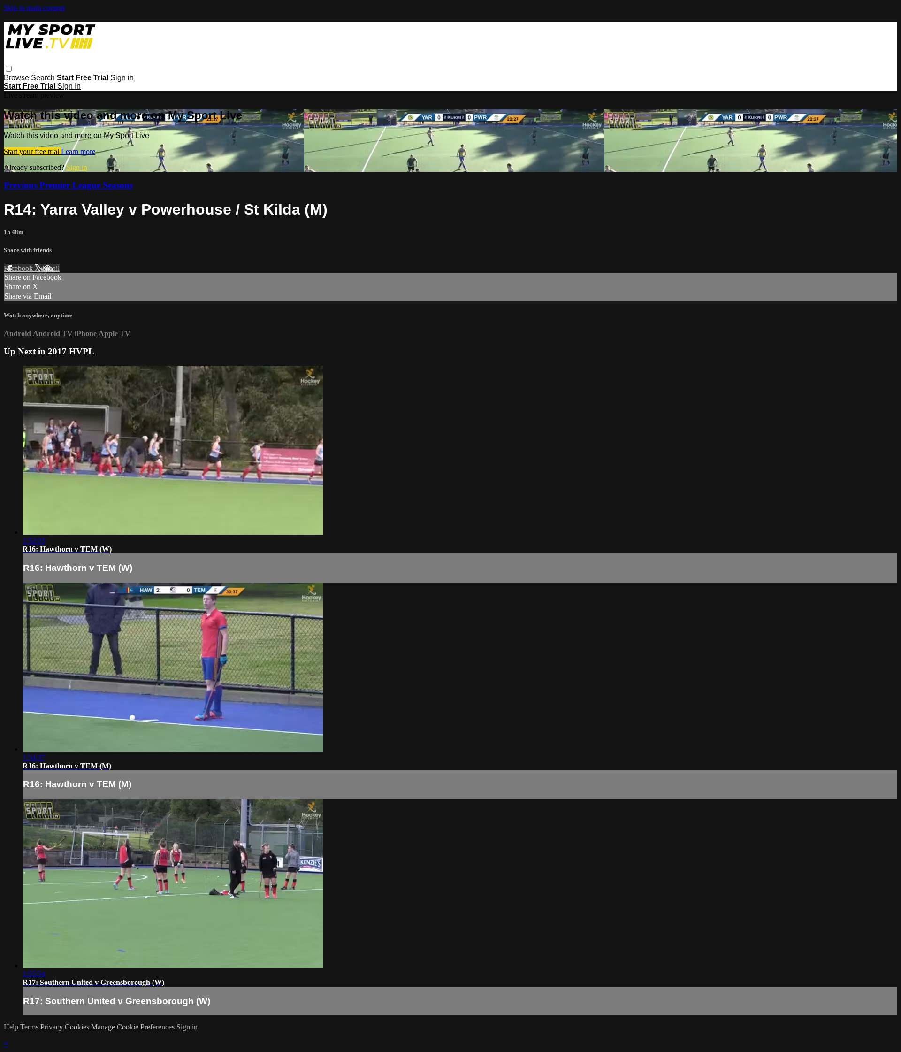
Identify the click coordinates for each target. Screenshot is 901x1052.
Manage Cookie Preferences (133, 1027)
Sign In (69, 86)
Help (12, 1027)
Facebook (19, 268)
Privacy (52, 1027)
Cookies (78, 1027)
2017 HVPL (71, 351)
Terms (30, 1027)
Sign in (122, 78)
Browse (17, 78)
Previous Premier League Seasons (68, 185)
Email (51, 268)
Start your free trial (32, 151)
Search (44, 78)
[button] (9, 69)
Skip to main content (34, 8)
